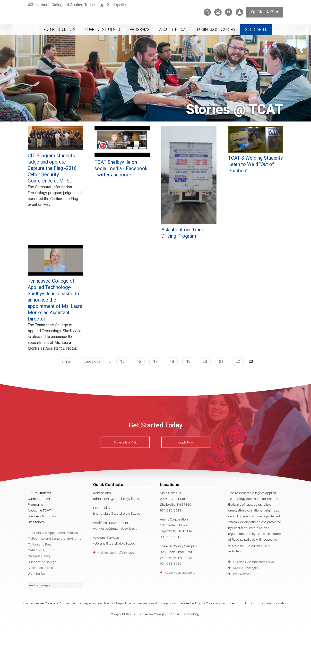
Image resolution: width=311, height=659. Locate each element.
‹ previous (92, 361)
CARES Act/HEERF (42, 550)
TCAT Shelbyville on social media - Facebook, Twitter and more (121, 168)
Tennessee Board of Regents (152, 603)
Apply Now (186, 442)
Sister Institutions (40, 568)
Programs (139, 29)
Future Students (59, 29)
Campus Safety (39, 556)
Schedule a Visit (125, 442)
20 (205, 361)
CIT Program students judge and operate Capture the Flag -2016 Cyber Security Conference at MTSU (52, 168)
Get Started (256, 29)
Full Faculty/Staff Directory (116, 553)
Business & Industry (216, 29)
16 (139, 361)
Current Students (102, 29)
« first (66, 361)
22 (238, 361)
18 (172, 361)
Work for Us (36, 573)
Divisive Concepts (245, 568)
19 (188, 361)
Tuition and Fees (40, 544)
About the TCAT (173, 29)
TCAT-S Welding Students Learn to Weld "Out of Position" (255, 164)
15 (122, 361)
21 (221, 361)
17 (155, 361)
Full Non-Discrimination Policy (253, 562)
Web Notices (242, 574)
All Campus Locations (180, 572)
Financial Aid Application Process (53, 533)
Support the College (42, 562)
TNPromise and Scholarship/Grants (54, 538)
